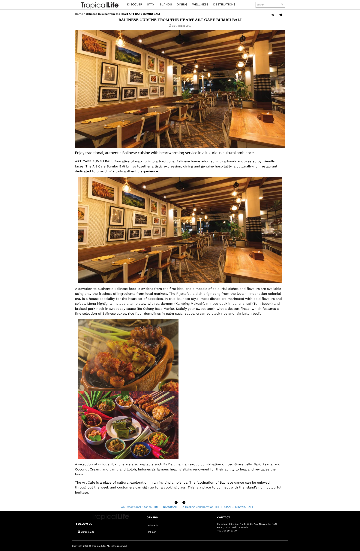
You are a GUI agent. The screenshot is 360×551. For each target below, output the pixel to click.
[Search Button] (282, 4)
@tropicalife (87, 532)
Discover (134, 4)
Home (79, 13)
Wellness (200, 4)
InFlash (152, 532)
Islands (165, 4)
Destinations (224, 4)
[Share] (272, 15)
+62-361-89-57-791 (227, 530)
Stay (150, 4)
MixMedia (153, 525)
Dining (182, 4)
